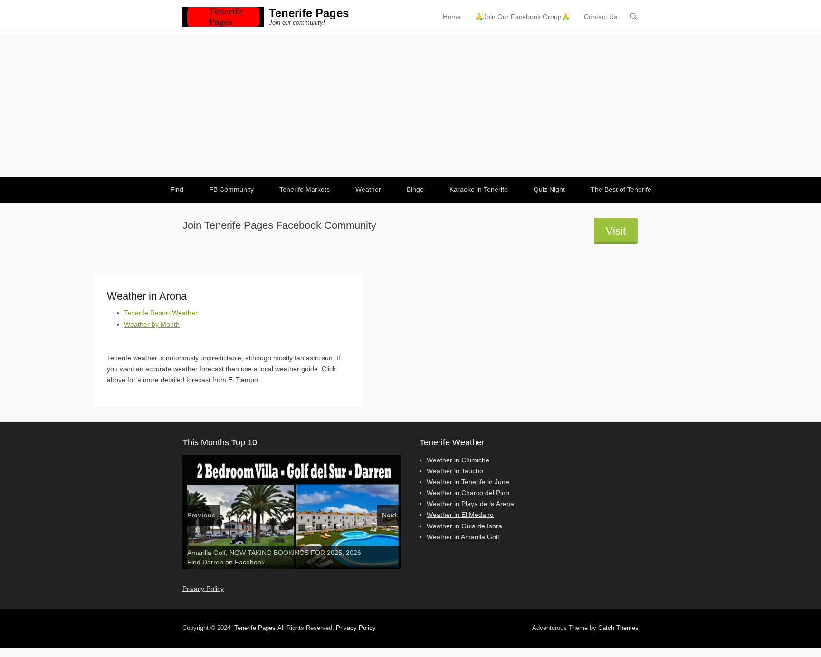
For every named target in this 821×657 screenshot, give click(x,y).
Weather (368, 189)
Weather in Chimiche (458, 460)
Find (176, 189)
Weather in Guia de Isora (464, 526)
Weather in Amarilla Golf (463, 537)
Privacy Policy (203, 588)
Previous (201, 515)
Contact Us (600, 16)
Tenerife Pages (309, 13)
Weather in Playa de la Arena (470, 503)
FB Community (231, 189)
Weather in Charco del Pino (468, 493)
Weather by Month (152, 324)
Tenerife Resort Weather (161, 313)
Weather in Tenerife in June (468, 482)
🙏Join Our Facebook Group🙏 (522, 16)
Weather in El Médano (460, 514)
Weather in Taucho (455, 471)
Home (452, 16)
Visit (616, 231)
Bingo (415, 189)
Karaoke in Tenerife (478, 189)
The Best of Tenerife (621, 189)
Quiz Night (549, 189)
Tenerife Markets (304, 189)
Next (389, 515)
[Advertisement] (410, 105)
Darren (212, 562)
